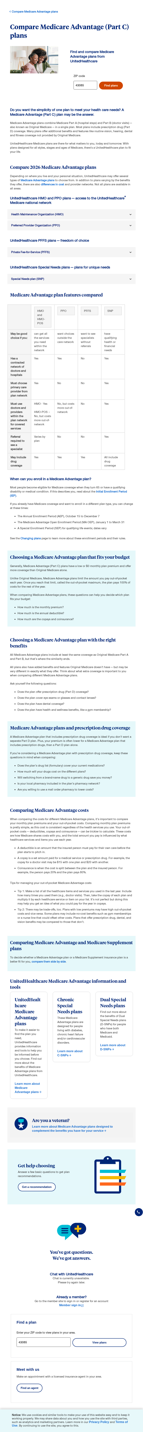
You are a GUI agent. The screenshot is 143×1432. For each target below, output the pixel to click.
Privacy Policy (99, 1422)
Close (139, 1413)
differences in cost (52, 184)
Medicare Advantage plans (37, 180)
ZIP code (79, 76)
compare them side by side (49, 961)
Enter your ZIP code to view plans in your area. (46, 1332)
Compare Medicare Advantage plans (35, 11)
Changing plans (30, 538)
